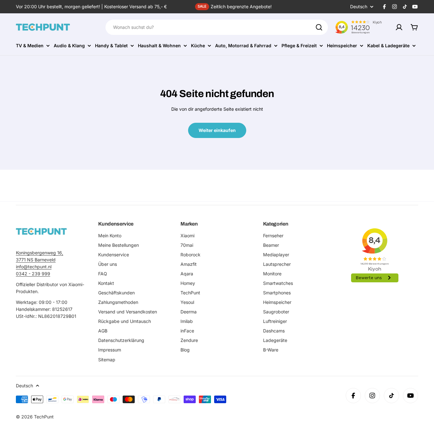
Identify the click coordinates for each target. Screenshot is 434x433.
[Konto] (399, 27)
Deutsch (358, 6)
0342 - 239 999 (33, 273)
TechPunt (44, 416)
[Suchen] (319, 27)
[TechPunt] (41, 231)
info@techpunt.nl (33, 266)
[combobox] (216, 27)
